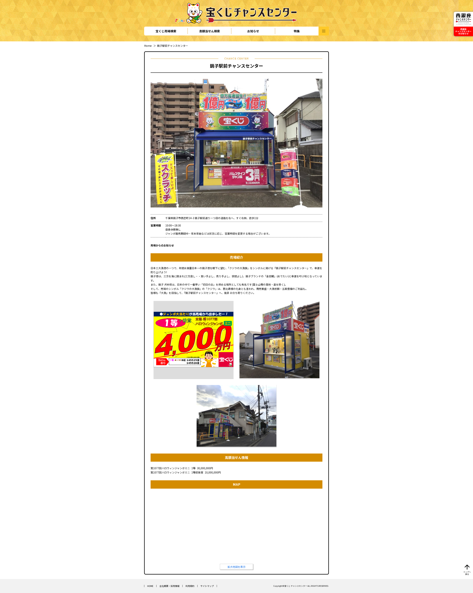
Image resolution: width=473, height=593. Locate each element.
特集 (297, 31)
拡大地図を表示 (236, 567)
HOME (150, 585)
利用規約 (190, 585)
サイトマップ (207, 585)
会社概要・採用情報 (169, 585)
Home (148, 45)
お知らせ (253, 31)
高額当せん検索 (209, 31)
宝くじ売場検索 (166, 31)
